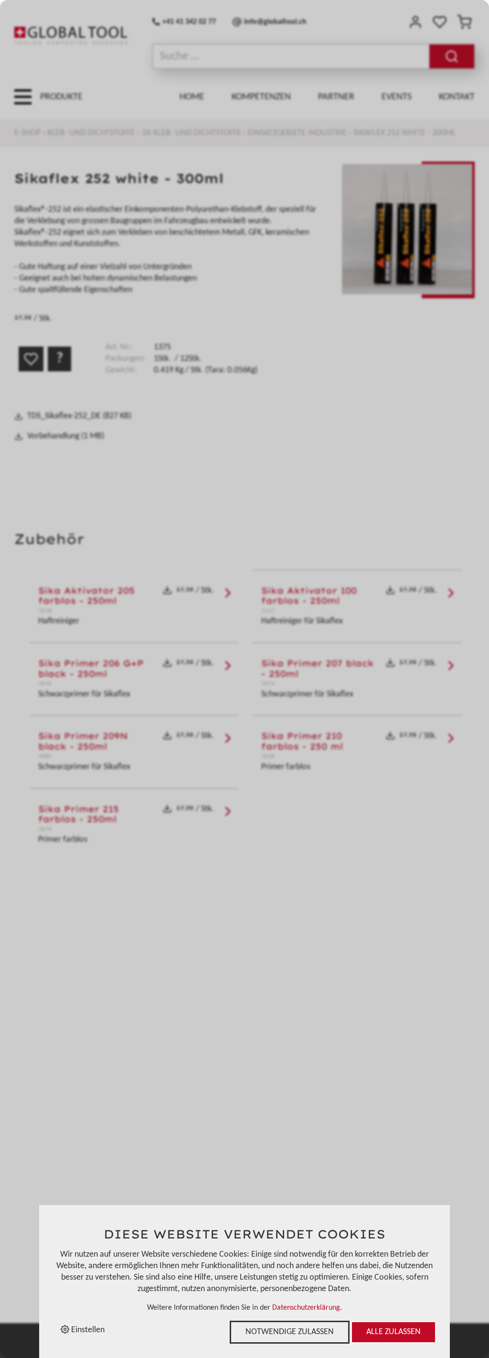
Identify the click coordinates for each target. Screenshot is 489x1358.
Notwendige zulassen (289, 1331)
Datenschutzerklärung (306, 1308)
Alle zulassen (393, 1331)
